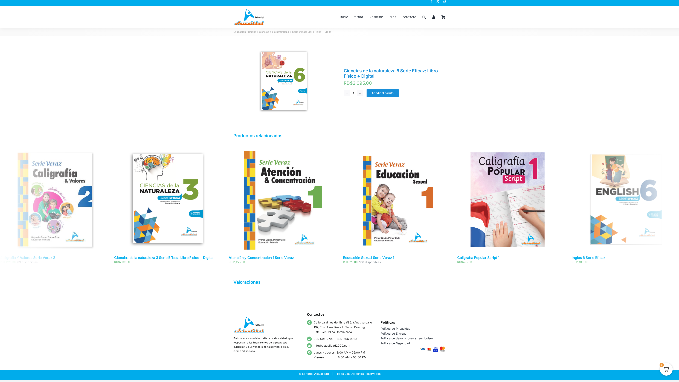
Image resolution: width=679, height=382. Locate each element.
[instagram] (444, 1)
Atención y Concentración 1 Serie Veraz (146, 258)
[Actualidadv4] (249, 9)
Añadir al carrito (383, 93)
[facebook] (431, 1)
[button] (424, 17)
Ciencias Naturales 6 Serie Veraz (598, 258)
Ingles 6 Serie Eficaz (474, 258)
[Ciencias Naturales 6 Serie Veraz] (625, 147)
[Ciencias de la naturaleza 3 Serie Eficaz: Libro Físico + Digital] (53, 147)
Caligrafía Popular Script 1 (364, 258)
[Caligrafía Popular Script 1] (396, 147)
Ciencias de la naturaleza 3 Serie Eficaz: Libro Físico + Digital (49, 258)
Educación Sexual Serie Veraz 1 (254, 258)
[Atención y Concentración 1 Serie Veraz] (168, 147)
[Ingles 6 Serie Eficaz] (511, 147)
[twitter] (437, 1)
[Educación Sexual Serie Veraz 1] (282, 147)
